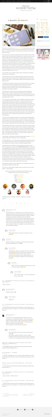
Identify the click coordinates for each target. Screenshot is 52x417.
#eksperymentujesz (18, 48)
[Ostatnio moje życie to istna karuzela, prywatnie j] (48, 33)
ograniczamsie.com (19, 177)
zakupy (4, 198)
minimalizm (23, 196)
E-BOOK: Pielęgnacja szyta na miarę (24, 1)
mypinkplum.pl (32, 136)
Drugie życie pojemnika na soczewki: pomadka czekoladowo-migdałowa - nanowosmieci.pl (17, 343)
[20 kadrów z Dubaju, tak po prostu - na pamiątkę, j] (48, 29)
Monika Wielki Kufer (11, 209)
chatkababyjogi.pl (21, 175)
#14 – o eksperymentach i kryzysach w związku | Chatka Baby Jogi (18, 304)
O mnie (3, 1)
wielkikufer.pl (20, 180)
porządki (29, 196)
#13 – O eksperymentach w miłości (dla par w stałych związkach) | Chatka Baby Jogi (18, 281)
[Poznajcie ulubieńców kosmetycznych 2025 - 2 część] (39, 33)
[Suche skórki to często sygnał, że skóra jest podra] (39, 29)
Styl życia (19, 18)
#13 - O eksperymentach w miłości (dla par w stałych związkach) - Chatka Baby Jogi (18, 372)
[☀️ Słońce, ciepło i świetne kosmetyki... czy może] (48, 24)
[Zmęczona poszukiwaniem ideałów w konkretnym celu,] (43, 24)
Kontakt (13, 1)
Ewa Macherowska (10, 289)
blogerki (13, 196)
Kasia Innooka (12, 230)
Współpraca (8, 1)
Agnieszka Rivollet (10, 314)
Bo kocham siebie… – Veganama (9, 352)
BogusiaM (8, 239)
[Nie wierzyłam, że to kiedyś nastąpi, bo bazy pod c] (43, 29)
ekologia (18, 196)
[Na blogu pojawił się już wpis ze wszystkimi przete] (39, 24)
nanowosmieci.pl (20, 176)
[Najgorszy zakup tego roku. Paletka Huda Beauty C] (43, 33)
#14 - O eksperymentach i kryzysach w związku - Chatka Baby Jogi (18, 380)
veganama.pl (20, 179)
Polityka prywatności (5, 415)
